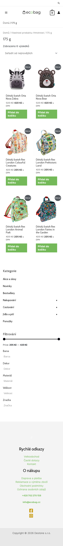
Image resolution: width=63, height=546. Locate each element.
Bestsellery (9, 293)
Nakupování (30, 300)
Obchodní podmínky (31, 485)
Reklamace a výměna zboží (32, 481)
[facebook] (31, 510)
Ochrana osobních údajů (31, 489)
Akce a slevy (9, 279)
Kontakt (31, 464)
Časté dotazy (31, 460)
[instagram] (31, 516)
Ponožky (7, 321)
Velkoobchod (31, 456)
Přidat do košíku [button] (13, 114)
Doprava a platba (31, 478)
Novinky (7, 286)
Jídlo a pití (30, 314)
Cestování (30, 307)
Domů (6, 22)
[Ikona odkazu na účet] (58, 12)
